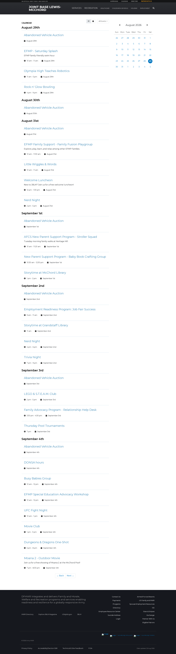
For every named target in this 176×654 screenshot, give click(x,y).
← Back (60, 575)
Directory (134, 1)
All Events (102, 21)
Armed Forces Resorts (145, 597)
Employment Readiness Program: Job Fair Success (60, 309)
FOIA (90, 648)
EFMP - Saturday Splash (41, 51)
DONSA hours (34, 462)
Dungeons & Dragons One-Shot (46, 542)
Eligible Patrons (148, 622)
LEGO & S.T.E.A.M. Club (40, 394)
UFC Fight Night (35, 510)
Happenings (114, 1)
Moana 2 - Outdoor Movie (42, 558)
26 (117, 38)
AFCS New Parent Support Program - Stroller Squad (60, 237)
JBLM (79, 614)
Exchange (150, 615)
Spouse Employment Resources (141, 604)
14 (145, 49)
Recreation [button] (91, 8)
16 (117, 55)
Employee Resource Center (109, 611)
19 (133, 55)
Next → (70, 575)
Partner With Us (148, 619)
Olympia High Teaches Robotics (47, 71)
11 (128, 49)
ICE (153, 608)
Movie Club (32, 526)
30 (139, 38)
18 (128, 55)
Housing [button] (134, 8)
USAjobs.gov (67, 614)
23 (117, 61)
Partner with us (146, 1)
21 (144, 55)
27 (122, 38)
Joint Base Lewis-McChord (45, 8)
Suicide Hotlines (114, 615)
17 (122, 55)
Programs (116, 604)
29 (133, 38)
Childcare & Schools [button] (120, 8)
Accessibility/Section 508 (47, 648)
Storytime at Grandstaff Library (46, 325)
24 (122, 61)
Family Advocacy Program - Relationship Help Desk (60, 410)
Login (118, 619)
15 (150, 49)
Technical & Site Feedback (73, 648)
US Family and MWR (146, 600)
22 (150, 55)
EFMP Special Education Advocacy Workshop (56, 494)
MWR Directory (28, 614)
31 (145, 38)
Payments (116, 600)
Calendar (124, 1)
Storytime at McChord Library (45, 272)
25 (128, 61)
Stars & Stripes (148, 611)
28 (128, 38)
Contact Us (116, 597)
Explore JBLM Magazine (48, 614)
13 (139, 49)
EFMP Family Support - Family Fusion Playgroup (58, 144)
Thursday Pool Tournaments (44, 425)
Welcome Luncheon (38, 180)
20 (139, 55)
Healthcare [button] (104, 8)
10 (122, 49)
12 (133, 49)
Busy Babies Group (37, 478)
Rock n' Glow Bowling (39, 87)
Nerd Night (32, 200)
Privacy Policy (27, 648)
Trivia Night (32, 357)
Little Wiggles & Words (40, 164)
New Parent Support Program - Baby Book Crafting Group (65, 256)
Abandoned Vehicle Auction (44, 35)
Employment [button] (145, 8)
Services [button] (77, 8)
